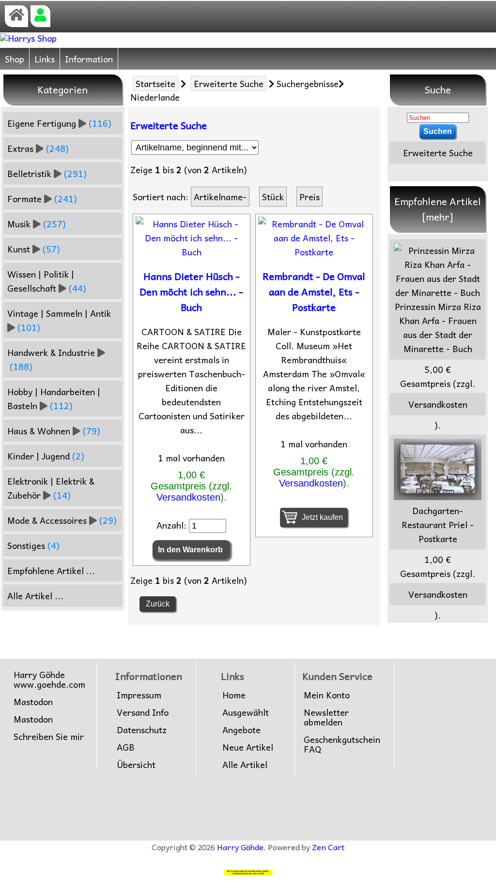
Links (44, 59)
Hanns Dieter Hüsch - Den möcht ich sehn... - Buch (191, 291)
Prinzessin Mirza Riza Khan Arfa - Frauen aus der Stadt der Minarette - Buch (438, 327)
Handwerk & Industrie (51, 359)
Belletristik (47, 173)
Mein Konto (327, 695)
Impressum (139, 695)
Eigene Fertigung (59, 123)
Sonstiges (33, 545)
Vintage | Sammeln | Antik (59, 320)
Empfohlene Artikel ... (51, 570)
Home (234, 695)
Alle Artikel (244, 764)
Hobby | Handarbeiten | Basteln (53, 398)
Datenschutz (142, 730)
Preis (309, 197)
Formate (42, 199)
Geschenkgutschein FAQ (342, 744)
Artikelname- (220, 197)
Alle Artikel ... (35, 596)
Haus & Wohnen (53, 431)
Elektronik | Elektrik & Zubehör (50, 488)
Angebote (241, 730)
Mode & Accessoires (62, 520)
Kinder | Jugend (45, 456)
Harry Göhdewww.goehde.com (49, 679)
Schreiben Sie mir (49, 736)
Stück (273, 197)
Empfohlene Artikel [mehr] (437, 208)
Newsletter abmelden (326, 717)
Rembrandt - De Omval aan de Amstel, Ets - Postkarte (314, 291)
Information (89, 59)
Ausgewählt (245, 712)
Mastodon (33, 701)
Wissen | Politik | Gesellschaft (46, 281)
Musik (36, 224)
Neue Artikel (247, 747)
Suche (438, 89)
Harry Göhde (240, 847)
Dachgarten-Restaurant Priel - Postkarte (438, 524)
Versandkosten (188, 497)
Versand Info (143, 712)
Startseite (155, 83)
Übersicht (136, 764)
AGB (126, 747)
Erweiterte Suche (229, 83)
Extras (38, 148)
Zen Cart (328, 847)
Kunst (33, 249)
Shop (14, 59)
